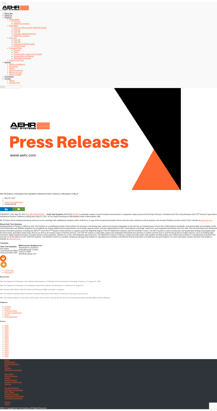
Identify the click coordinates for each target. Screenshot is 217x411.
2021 (7, 336)
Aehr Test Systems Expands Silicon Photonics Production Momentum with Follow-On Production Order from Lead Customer (44, 294)
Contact (8, 79)
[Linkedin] (6, 209)
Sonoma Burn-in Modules (24, 56)
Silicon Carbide (15, 75)
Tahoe (16, 52)
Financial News (11, 311)
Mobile (11, 68)
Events (7, 309)
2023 (7, 332)
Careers (8, 307)
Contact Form (14, 83)
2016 (7, 346)
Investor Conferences (13, 313)
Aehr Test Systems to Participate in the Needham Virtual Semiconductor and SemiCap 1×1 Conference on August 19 (41, 285)
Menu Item (9, 13)
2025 (7, 328)
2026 (7, 326)
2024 (7, 330)
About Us (8, 15)
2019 (7, 340)
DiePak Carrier (20, 46)
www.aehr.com (206, 220)
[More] (3, 264)
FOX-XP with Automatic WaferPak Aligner (30, 28)
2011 (6, 356)
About (7, 360)
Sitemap (8, 384)
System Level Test (16, 60)
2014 (7, 350)
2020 (7, 338)
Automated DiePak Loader (24, 44)
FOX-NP (17, 32)
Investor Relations (12, 388)
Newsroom (9, 374)
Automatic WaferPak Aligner (25, 34)
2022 (7, 334)
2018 (7, 342)
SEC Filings (9, 392)
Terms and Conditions (13, 370)
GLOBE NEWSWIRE (35, 214)
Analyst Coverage (12, 394)
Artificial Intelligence (17, 64)
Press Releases (16, 202)
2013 (7, 352)
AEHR (75, 214)
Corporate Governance (14, 398)
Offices (12, 81)
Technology (9, 77)
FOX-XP (17, 30)
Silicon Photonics (16, 71)
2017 (7, 344)
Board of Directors (12, 364)
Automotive (13, 66)
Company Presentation (14, 390)
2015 (7, 348)
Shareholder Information (14, 396)
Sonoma (17, 50)
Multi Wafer (13, 26)
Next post (9, 272)
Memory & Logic (15, 73)
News (7, 202)
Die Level (13, 38)
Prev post (9, 270)
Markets (8, 62)
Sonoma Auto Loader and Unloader (28, 54)
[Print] (3, 258)
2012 (7, 354)
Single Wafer (14, 20)
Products (8, 17)
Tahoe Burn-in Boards (22, 58)
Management (10, 362)
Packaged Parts (15, 48)
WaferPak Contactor (22, 24)
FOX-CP (17, 22)
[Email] (18, 209)
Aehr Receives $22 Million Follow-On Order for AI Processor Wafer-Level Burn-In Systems (32, 289)
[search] (5, 3)
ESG (6, 366)
